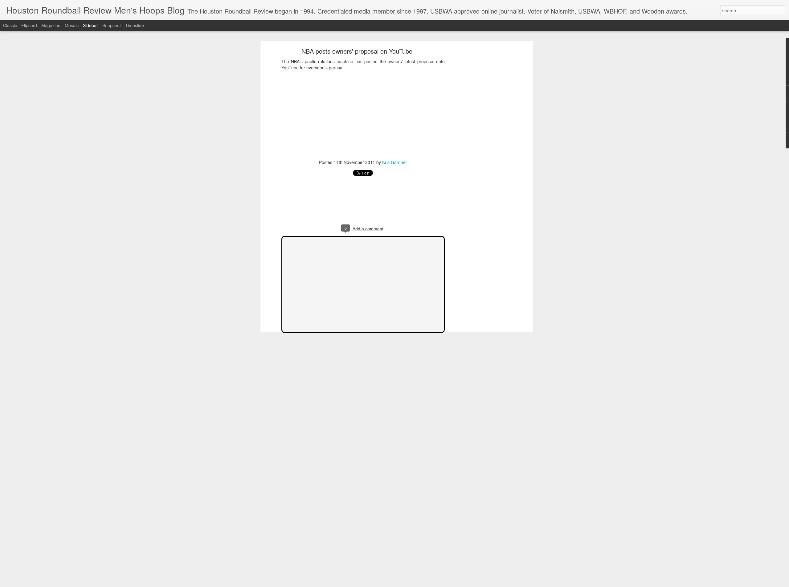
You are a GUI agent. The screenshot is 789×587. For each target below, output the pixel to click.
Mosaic (72, 25)
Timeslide (134, 25)
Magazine (50, 25)
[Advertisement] (478, 146)
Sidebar (90, 25)
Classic (10, 25)
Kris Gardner (394, 162)
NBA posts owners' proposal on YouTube (356, 51)
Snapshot (111, 25)
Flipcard (29, 25)
